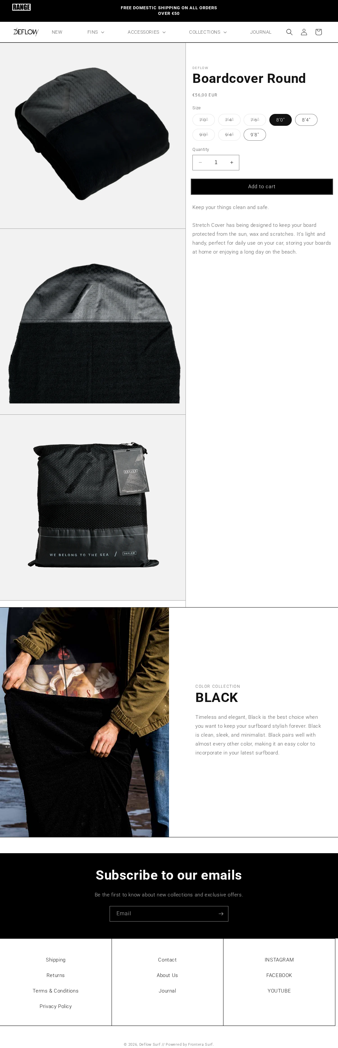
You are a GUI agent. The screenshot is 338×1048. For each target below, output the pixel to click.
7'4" (233, 121)
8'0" (280, 119)
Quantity (200, 149)
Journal (167, 991)
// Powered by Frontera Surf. (188, 1044)
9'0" (207, 136)
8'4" (306, 119)
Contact (167, 960)
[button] (95, 32)
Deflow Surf (150, 1044)
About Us (167, 975)
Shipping (56, 960)
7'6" (258, 121)
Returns (56, 975)
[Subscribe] (221, 914)
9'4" (233, 136)
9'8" (255, 134)
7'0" (207, 121)
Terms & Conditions (56, 991)
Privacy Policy (56, 1006)
